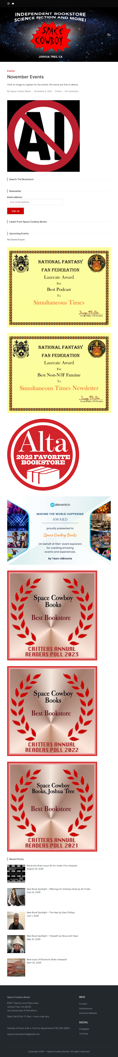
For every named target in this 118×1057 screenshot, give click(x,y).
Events (11, 70)
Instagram (84, 1029)
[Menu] (109, 35)
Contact (83, 1003)
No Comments (71, 91)
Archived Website (88, 1013)
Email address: (14, 197)
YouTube (83, 1033)
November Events (25, 76)
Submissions (85, 1008)
